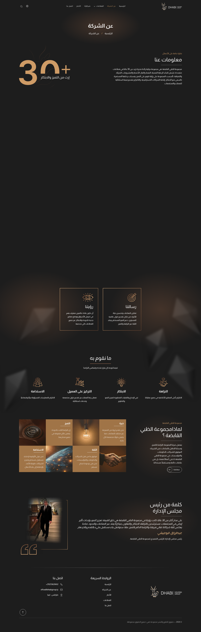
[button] (23, 612)
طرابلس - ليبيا (52, 595)
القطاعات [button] (100, 6)
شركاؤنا (87, 6)
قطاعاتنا (176, 470)
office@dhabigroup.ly (49, 590)
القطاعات (107, 600)
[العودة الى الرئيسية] (172, 6)
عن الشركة (111, 6)
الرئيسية (122, 6)
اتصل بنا (69, 6)
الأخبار (78, 6)
